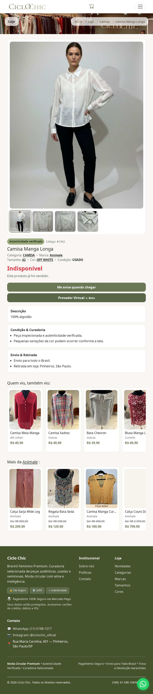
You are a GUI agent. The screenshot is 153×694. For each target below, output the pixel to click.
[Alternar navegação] (140, 7)
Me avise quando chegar (76, 287)
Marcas (120, 579)
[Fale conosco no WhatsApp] (143, 684)
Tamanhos (122, 585)
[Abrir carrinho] (91, 6)
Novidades (123, 566)
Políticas (85, 572)
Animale (30, 462)
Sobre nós (86, 566)
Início (78, 22)
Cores (119, 591)
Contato (85, 579)
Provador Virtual (76, 298)
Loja (91, 22)
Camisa (105, 22)
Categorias (123, 572)
